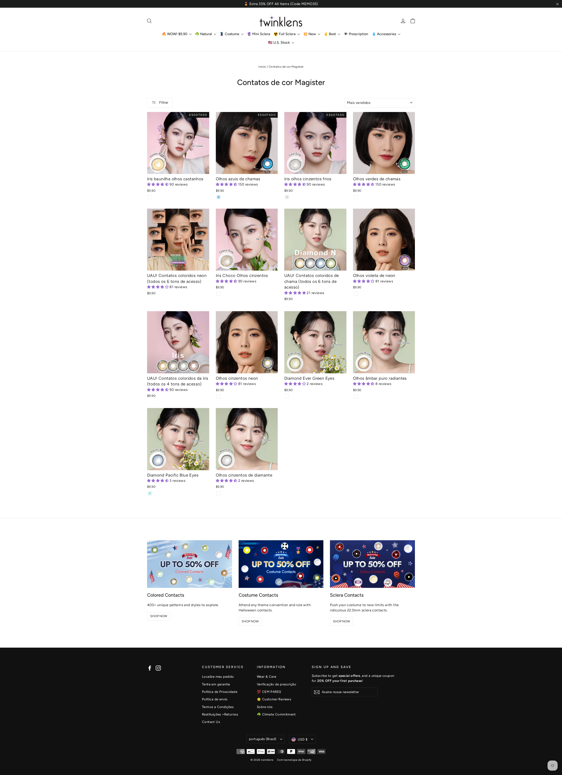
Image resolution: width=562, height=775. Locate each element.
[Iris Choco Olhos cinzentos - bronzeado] (218, 294)
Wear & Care (266, 677)
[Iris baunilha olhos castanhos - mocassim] (150, 197)
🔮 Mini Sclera (258, 34)
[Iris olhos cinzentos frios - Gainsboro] (287, 197)
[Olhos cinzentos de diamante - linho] (218, 493)
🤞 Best (330, 34)
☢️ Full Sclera (285, 34)
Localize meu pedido (218, 677)
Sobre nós (265, 707)
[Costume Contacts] (281, 564)
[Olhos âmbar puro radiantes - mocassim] (356, 396)
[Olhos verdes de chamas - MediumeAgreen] (356, 197)
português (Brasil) (262, 739)
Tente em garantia (216, 684)
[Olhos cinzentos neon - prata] (218, 396)
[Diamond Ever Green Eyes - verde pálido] (287, 396)
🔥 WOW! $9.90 (175, 34)
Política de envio (215, 699)
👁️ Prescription (356, 34)
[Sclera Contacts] (372, 564)
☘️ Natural (204, 34)
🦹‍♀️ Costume (230, 34)
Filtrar (163, 102)
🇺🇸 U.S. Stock (279, 42)
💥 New (310, 34)
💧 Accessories (384, 34)
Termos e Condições (218, 707)
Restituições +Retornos (220, 714)
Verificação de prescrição (276, 684)
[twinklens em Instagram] (158, 668)
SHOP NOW (158, 616)
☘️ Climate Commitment (276, 714)
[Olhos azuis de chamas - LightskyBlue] (218, 197)
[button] (158, 184)
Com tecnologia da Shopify (294, 759)
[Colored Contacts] (189, 564)
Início (262, 66)
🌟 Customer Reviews (274, 699)
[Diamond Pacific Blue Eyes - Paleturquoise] (150, 493)
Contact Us (211, 722)
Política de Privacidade (219, 692)
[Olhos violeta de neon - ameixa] (356, 294)
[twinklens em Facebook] (149, 668)
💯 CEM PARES (269, 692)
